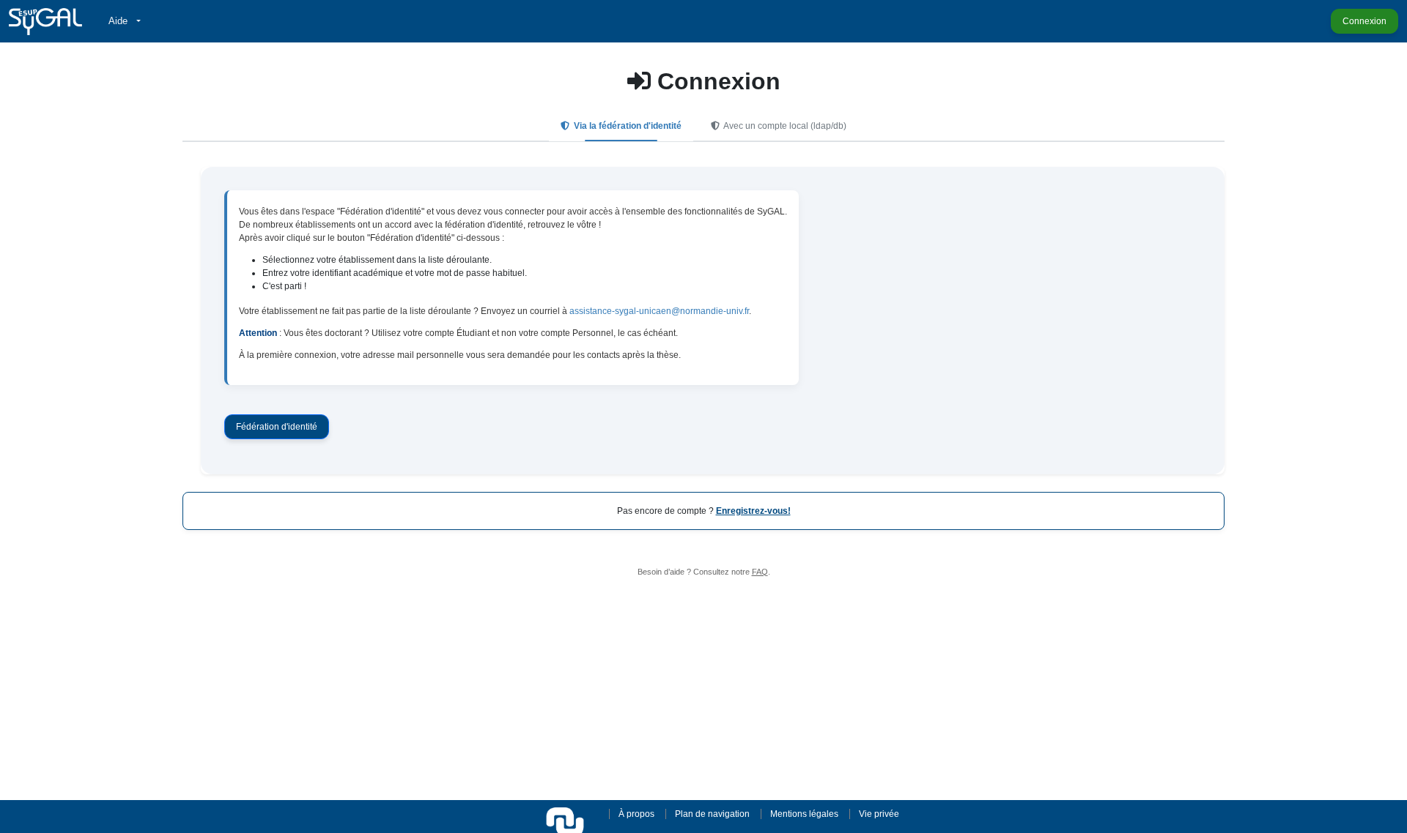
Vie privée (879, 814)
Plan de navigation (712, 814)
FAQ (760, 571)
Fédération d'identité (276, 427)
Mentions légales (804, 814)
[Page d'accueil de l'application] (45, 21)
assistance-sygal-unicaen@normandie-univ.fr (659, 311)
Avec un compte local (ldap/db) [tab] (784, 126)
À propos (636, 814)
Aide (119, 20)
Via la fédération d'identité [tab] (627, 126)
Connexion (1364, 21)
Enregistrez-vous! (753, 511)
